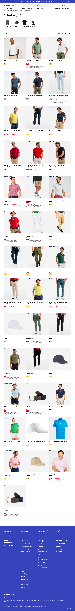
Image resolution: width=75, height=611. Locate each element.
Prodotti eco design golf (25, 27)
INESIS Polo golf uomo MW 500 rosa (11, 474)
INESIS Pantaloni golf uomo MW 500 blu (35, 130)
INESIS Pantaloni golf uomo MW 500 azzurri (58, 95)
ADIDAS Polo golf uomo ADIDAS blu (57, 406)
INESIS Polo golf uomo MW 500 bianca (12, 60)
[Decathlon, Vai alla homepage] (9, 5)
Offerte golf (16, 26)
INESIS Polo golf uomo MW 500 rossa (34, 165)
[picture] (15, 48)
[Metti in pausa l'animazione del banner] (69, 1)
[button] (42, 66)
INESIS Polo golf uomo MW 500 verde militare (14, 372)
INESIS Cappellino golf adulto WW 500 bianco (36, 441)
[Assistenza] (65, 5)
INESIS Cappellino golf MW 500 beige (34, 474)
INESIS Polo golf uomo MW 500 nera (57, 165)
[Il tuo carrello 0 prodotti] (70, 5)
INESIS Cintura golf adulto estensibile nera (35, 406)
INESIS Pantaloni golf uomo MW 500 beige (58, 235)
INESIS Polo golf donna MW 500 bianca (57, 60)
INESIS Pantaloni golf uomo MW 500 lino (12, 302)
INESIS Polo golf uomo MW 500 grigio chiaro (59, 200)
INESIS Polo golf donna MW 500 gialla (34, 302)
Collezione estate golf (7, 27)
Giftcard (69, 8)
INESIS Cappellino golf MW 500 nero (57, 372)
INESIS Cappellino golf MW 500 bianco (12, 337)
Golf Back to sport (33, 26)
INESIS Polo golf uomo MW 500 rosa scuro (13, 200)
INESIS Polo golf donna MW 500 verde (57, 269)
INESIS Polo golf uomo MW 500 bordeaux (13, 165)
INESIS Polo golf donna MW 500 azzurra (12, 406)
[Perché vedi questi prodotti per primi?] (57, 33)
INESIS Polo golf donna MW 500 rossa (12, 235)
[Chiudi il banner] (70, 1)
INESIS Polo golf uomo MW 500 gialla (12, 130)
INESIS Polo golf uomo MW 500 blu (11, 95)
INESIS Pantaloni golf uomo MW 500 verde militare (37, 269)
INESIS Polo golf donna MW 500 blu (57, 130)
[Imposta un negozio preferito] (62, 5)
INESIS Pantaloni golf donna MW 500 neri (35, 372)
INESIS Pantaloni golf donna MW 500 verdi (35, 337)
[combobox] (68, 33)
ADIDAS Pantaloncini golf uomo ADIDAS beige (36, 200)
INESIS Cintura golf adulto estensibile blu (13, 508)
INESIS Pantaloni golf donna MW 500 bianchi (36, 235)
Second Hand (57, 8)
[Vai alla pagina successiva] (41, 521)
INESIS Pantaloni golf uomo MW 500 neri (58, 337)
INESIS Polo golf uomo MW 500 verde (34, 60)
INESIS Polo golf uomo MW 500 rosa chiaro (58, 474)
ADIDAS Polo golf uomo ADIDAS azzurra (58, 441)
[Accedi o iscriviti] (67, 5)
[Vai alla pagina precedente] (33, 521)
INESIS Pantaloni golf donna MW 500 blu (12, 269)
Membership (63, 8)
